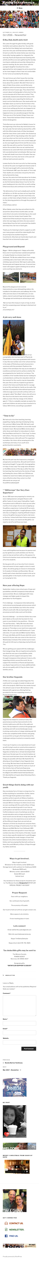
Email (5, 1029)
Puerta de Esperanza (19, 2)
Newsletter (10, 975)
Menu (20, 8)
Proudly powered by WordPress (12, 1256)
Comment (7, 993)
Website (6, 1038)
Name (5, 1019)
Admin (21, 32)
